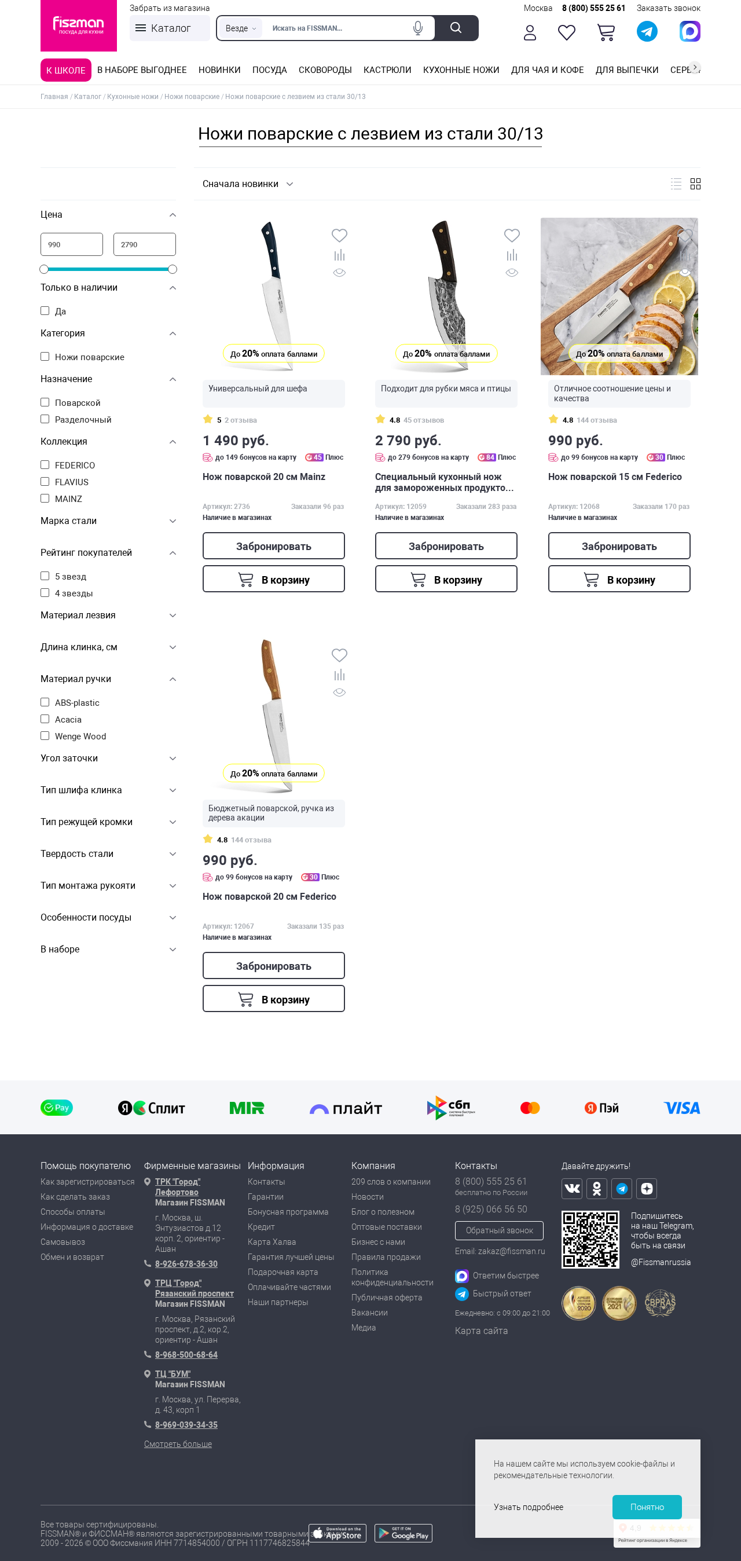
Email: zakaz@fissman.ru (500, 1251)
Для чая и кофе (547, 70)
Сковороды (325, 70)
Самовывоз (63, 1242)
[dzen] (646, 1188)
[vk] (572, 1188)
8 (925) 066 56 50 (491, 1209)
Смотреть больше (178, 1444)
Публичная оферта (387, 1297)
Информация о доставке (87, 1227)
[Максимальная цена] (144, 244)
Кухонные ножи (461, 70)
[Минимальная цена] (72, 244)
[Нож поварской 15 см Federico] (619, 296)
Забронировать (273, 546)
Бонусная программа (288, 1211)
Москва (538, 8)
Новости (367, 1196)
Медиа (363, 1327)
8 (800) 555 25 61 (594, 8)
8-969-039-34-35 (186, 1425)
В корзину (284, 580)
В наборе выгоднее (142, 70)
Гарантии (266, 1196)
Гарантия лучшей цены (291, 1257)
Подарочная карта (283, 1272)
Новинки (220, 70)
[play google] (403, 1539)
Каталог (171, 28)
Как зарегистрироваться (88, 1181)
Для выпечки (627, 70)
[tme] (621, 1188)
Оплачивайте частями (289, 1287)
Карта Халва (272, 1242)
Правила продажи (386, 1257)
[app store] (337, 1539)
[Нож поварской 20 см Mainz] (274, 296)
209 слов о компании (391, 1181)
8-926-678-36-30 (186, 1264)
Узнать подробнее (528, 1507)
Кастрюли (388, 70)
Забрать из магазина (170, 8)
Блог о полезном (382, 1211)
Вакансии (369, 1312)
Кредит (261, 1227)
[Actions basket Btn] (606, 32)
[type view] (676, 183)
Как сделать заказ (75, 1196)
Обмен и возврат (72, 1257)
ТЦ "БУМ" (172, 1374)
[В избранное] (339, 237)
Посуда (269, 70)
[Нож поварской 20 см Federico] (274, 716)
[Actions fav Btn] (566, 33)
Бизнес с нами (378, 1242)
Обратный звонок (499, 1230)
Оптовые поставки (386, 1227)
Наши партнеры (278, 1302)
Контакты (266, 1181)
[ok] (596, 1188)
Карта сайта (481, 1330)
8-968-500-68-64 (186, 1355)
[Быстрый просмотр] (339, 275)
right (694, 67)
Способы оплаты (73, 1211)
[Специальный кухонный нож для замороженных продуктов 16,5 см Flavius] (446, 296)
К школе (66, 70)
